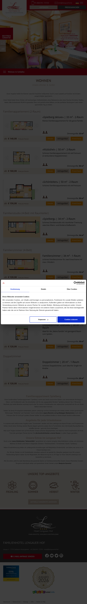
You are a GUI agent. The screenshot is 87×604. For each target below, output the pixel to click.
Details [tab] (43, 289)
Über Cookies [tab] (72, 289)
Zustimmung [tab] (15, 289)
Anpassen (42, 319)
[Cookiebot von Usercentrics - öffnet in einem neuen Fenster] (75, 282)
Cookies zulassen (71, 319)
